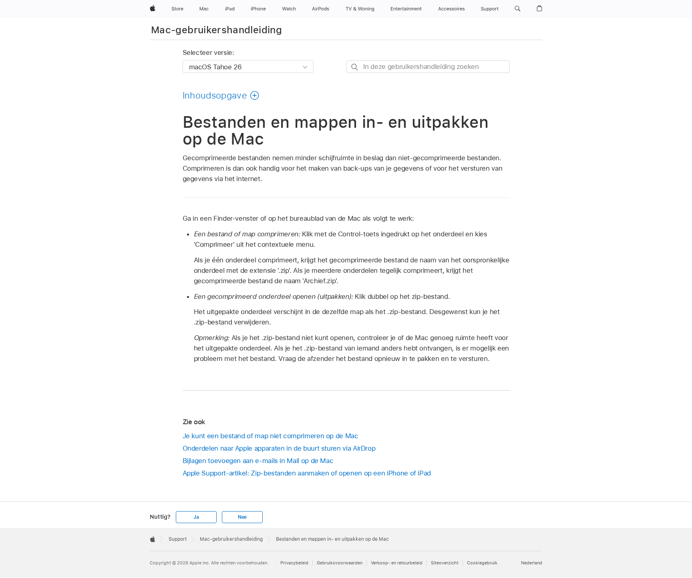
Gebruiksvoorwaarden (339, 563)
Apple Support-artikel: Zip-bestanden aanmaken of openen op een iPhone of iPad (307, 473)
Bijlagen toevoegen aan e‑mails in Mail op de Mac (258, 461)
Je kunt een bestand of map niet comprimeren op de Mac (270, 436)
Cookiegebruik (482, 563)
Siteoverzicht (445, 563)
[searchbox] (428, 66)
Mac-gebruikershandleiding (216, 30)
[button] (517, 9)
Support (178, 539)
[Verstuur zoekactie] (355, 67)
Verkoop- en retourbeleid (396, 563)
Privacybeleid (294, 563)
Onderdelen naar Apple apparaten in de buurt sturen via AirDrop (279, 448)
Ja (196, 517)
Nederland (531, 563)
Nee (242, 517)
